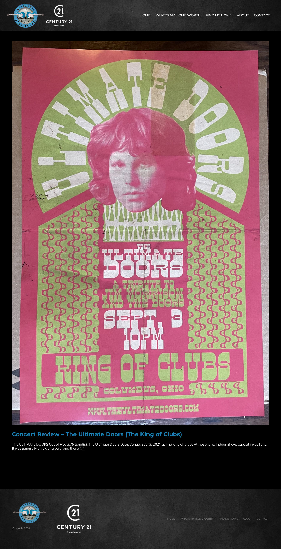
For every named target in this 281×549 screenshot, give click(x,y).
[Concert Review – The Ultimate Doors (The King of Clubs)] (140, 233)
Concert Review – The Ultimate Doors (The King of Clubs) (97, 434)
